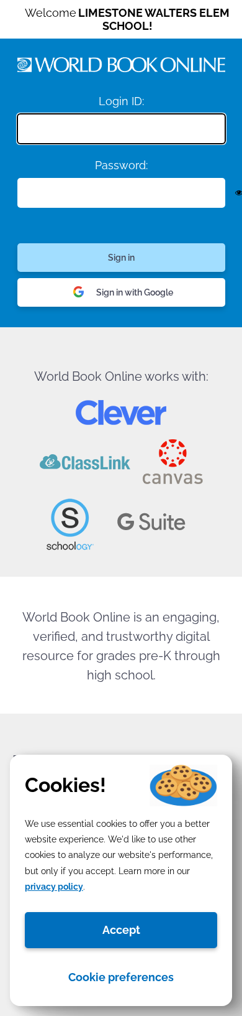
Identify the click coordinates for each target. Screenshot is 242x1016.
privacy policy (54, 887)
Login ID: (121, 101)
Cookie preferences (121, 977)
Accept (121, 929)
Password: (121, 165)
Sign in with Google (134, 292)
